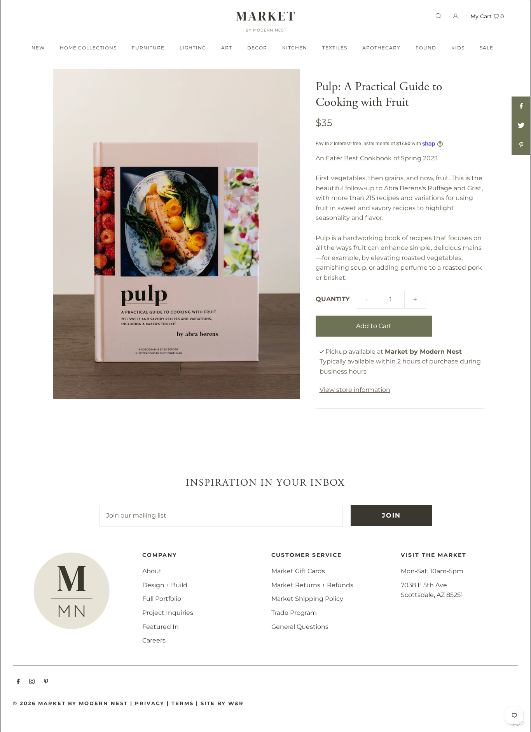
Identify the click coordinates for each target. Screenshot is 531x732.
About (152, 571)
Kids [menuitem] (458, 48)
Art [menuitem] (226, 48)
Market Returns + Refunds (312, 585)
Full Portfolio (161, 598)
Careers (154, 640)
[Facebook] (18, 682)
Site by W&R (222, 703)
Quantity (333, 299)
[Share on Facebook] (521, 106)
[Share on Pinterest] (521, 145)
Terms (182, 703)
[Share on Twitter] (521, 125)
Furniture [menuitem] (148, 48)
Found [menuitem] (426, 48)
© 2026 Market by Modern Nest (70, 703)
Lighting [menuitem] (193, 48)
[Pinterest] (46, 682)
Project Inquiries (167, 612)
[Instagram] (32, 682)
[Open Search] (438, 16)
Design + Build (164, 585)
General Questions (299, 626)
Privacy (149, 703)
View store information (355, 389)
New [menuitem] (38, 48)
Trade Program (294, 612)
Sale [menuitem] (486, 48)
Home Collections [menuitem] (88, 48)
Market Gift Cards (298, 571)
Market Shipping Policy (307, 598)
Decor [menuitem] (257, 48)
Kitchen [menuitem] (294, 48)
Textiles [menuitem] (334, 48)
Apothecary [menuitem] (381, 48)
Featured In (160, 626)
